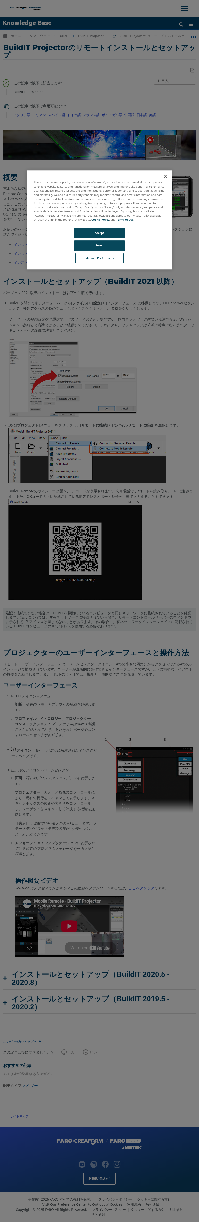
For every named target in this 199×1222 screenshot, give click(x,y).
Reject (99, 245)
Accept (99, 233)
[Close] (165, 176)
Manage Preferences (99, 258)
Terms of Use (124, 219)
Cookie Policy (100, 219)
